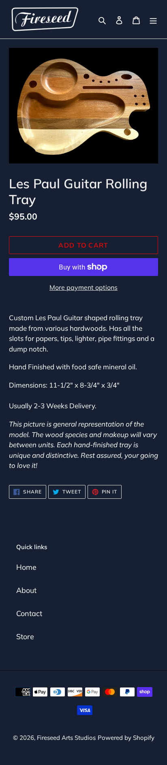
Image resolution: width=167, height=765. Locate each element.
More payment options (83, 287)
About (26, 590)
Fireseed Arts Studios (66, 737)
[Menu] (153, 19)
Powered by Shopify (126, 737)
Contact (29, 613)
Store (25, 636)
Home (26, 567)
